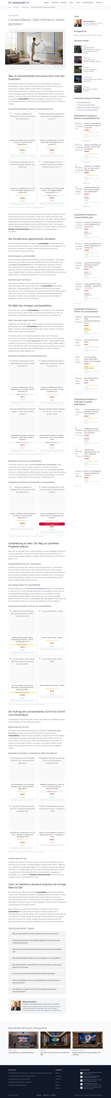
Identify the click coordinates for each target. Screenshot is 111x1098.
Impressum (39, 1095)
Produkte (98, 2)
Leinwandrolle (51, 275)
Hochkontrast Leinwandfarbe (46, 464)
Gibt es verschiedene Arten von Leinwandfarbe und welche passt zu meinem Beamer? (36, 981)
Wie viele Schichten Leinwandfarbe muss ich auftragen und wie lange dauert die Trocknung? (36, 966)
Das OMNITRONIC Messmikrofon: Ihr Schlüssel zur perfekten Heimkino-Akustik (30, 1073)
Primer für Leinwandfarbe (36, 588)
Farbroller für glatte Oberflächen (88, 107)
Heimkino (64, 2)
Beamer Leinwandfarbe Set (21, 265)
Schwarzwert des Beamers (17, 338)
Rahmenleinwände (47, 262)
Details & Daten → (87, 140)
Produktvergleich (88, 2)
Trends (78, 2)
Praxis (71, 2)
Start (9, 7)
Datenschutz (46, 1095)
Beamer (46, 2)
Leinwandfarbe (25, 7)
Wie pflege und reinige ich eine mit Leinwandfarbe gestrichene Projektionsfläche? (34, 990)
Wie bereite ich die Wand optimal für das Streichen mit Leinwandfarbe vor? (36, 950)
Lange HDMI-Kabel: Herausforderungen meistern (21, 1076)
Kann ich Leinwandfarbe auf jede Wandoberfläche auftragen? (33, 973)
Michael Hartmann (29, 1002)
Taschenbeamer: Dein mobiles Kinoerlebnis (20, 1082)
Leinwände (54, 2)
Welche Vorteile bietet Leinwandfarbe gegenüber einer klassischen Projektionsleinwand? (36, 942)
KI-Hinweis (53, 1095)
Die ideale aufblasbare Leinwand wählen (19, 1079)
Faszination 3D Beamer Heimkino (17, 1085)
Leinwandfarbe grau (33, 341)
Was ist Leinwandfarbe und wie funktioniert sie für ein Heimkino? (35, 933)
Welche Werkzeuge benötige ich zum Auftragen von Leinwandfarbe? (36, 958)
